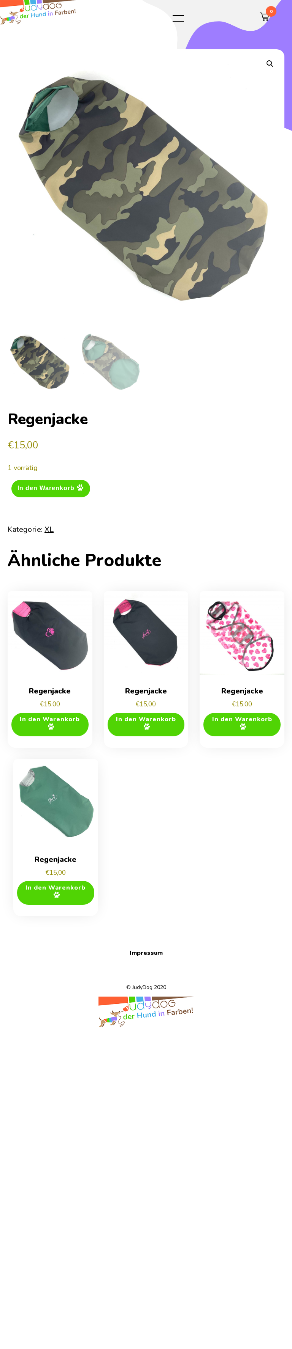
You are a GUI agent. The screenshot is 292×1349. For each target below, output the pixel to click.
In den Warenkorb (46, 488)
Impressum (146, 953)
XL (49, 529)
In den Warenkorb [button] (50, 719)
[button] (270, 64)
